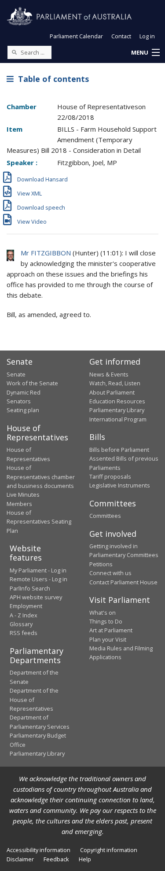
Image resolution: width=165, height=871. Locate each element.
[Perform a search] (14, 52)
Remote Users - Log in (38, 579)
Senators (19, 401)
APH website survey (36, 597)
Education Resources (117, 401)
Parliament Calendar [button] (76, 36)
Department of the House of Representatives (34, 699)
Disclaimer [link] (20, 859)
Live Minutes (23, 494)
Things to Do (105, 621)
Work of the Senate (32, 383)
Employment (26, 606)
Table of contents (51, 79)
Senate (16, 374)
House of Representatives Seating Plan (39, 522)
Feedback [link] (56, 859)
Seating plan (23, 410)
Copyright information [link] (108, 850)
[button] (145, 52)
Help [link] (85, 859)
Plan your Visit (107, 639)
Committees (105, 516)
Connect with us (110, 573)
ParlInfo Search (30, 588)
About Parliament (112, 392)
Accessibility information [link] (38, 850)
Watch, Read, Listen (114, 383)
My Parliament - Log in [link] (38, 570)
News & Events (108, 374)
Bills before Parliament (119, 450)
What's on (102, 612)
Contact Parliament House (123, 582)
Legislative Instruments (119, 485)
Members (19, 504)
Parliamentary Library (116, 410)
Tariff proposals (110, 476)
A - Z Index (23, 615)
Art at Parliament (110, 630)
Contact (121, 36)
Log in (147, 36)
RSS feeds (23, 633)
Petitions (101, 564)
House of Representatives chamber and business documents (41, 477)
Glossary (21, 624)
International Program (118, 419)
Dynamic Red (23, 392)
